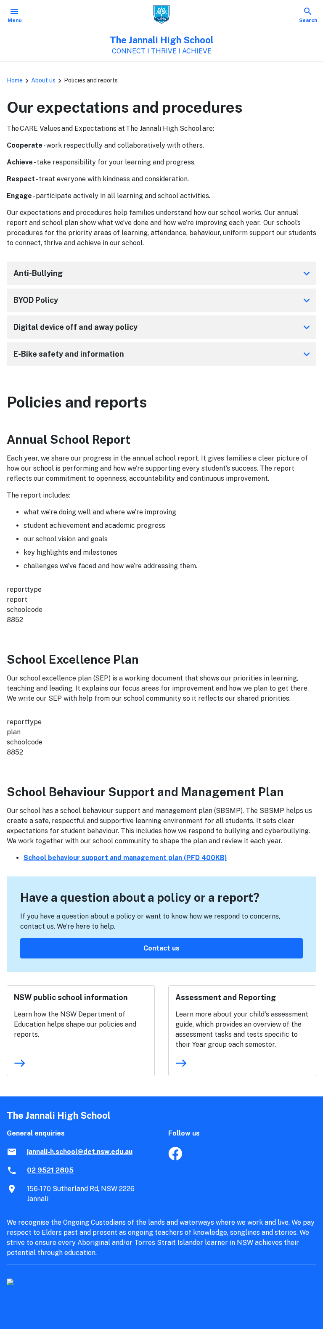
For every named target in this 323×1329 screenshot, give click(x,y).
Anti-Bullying (163, 273)
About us (43, 80)
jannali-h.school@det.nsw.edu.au (79, 1152)
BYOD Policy (163, 300)
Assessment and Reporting (225, 997)
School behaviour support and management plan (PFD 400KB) (125, 858)
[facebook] (175, 1158)
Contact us (161, 948)
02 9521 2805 (50, 1170)
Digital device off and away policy (163, 327)
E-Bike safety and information (163, 354)
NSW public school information (71, 997)
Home (15, 80)
